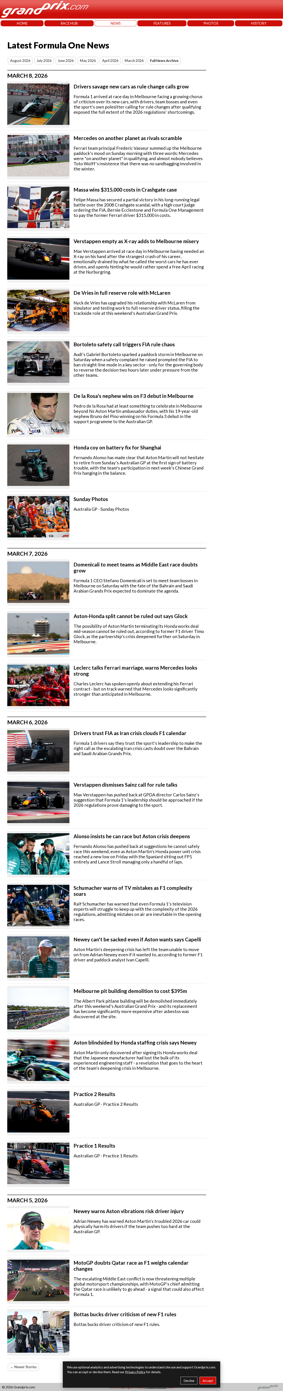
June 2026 (66, 60)
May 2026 (88, 60)
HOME (22, 23)
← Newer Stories (23, 1367)
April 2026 (110, 60)
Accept (208, 1381)
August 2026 (20, 60)
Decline (189, 1381)
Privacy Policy (135, 1372)
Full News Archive (164, 60)
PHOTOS (210, 23)
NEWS (116, 23)
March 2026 (134, 60)
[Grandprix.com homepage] (268, 1387)
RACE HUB (69, 23)
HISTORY (258, 23)
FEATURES (162, 23)
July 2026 (44, 60)
